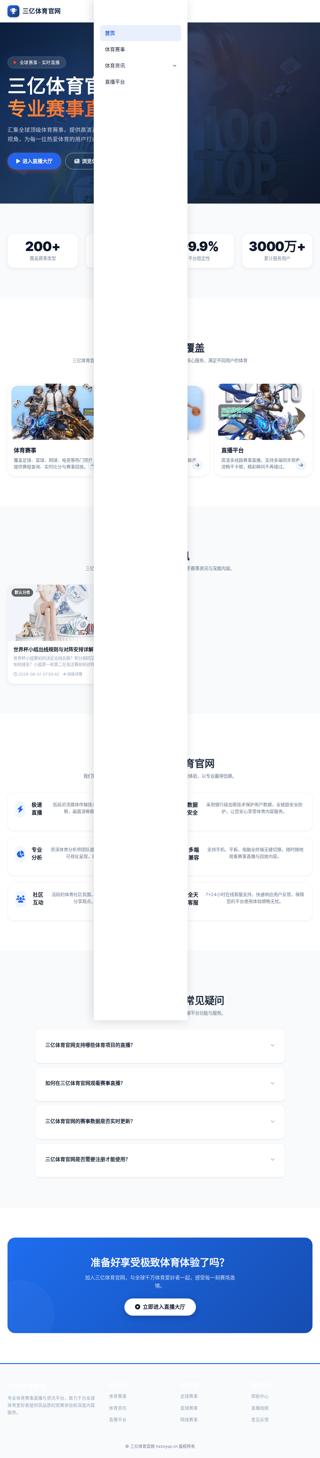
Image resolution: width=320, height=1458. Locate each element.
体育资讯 (115, 65)
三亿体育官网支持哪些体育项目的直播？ (90, 1045)
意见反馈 (260, 1419)
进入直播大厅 (37, 161)
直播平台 (115, 82)
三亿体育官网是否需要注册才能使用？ (87, 1159)
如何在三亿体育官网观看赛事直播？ (85, 1083)
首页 (110, 33)
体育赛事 (115, 49)
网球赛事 (189, 1419)
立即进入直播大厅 (164, 1307)
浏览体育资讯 (97, 161)
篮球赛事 (189, 1408)
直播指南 (260, 1408)
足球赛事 (189, 1396)
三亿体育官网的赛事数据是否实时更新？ (90, 1121)
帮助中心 (260, 1396)
